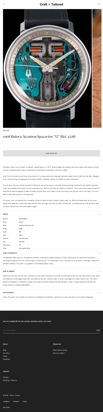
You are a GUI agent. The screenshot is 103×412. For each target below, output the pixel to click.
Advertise (6, 359)
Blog (4, 350)
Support (6, 371)
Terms (12, 395)
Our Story (6, 353)
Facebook (16, 401)
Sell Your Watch (58, 353)
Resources (57, 344)
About (5, 344)
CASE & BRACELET (10, 253)
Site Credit (6, 407)
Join (98, 330)
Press (5, 356)
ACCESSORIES (8, 292)
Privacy (17, 395)
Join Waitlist (51, 153)
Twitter (24, 401)
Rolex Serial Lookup (60, 350)
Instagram (6, 401)
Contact (6, 377)
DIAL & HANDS (8, 271)
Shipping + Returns (10, 380)
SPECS (5, 214)
